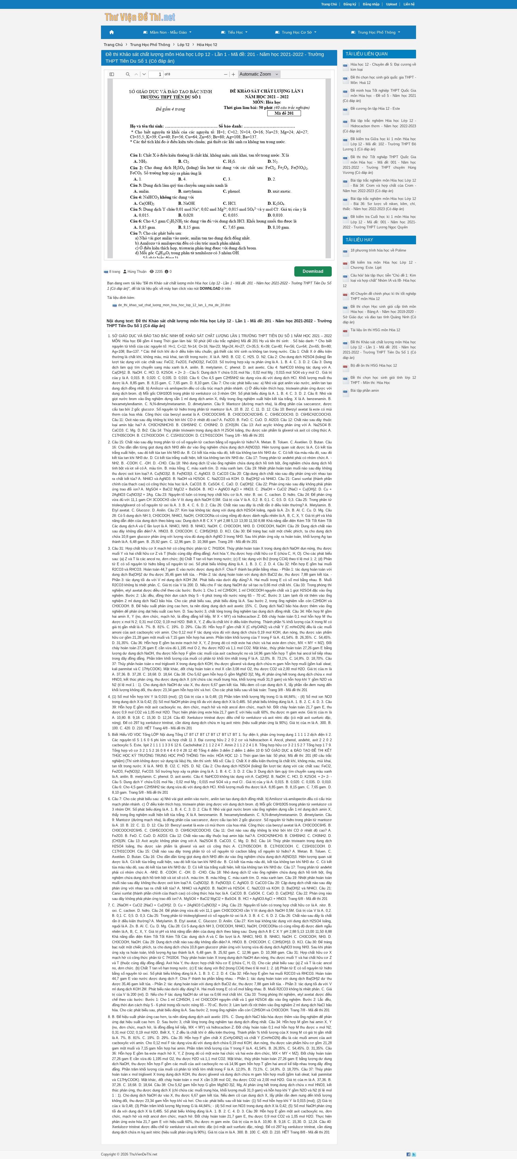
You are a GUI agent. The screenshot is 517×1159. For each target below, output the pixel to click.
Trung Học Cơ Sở (297, 32)
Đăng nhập (371, 4)
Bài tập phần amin (365, 390)
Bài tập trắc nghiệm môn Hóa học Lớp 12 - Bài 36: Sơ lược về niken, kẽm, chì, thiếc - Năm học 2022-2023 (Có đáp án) (379, 204)
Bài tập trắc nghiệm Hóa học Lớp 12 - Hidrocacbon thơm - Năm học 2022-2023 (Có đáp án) (379, 126)
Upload (391, 4)
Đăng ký (350, 4)
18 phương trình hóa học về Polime (378, 250)
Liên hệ (409, 4)
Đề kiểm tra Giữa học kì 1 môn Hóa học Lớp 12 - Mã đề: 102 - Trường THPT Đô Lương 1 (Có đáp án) (379, 144)
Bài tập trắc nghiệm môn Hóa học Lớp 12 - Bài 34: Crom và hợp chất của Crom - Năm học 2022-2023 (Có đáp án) (379, 185)
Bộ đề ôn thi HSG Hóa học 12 (374, 365)
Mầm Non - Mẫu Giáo (168, 32)
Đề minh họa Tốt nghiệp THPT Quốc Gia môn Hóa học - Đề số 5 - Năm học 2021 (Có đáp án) (379, 96)
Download (313, 271)
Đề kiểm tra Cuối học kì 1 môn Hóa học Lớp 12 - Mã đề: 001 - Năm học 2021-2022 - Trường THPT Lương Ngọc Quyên (379, 222)
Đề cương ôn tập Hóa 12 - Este (375, 109)
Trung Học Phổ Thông (377, 32)
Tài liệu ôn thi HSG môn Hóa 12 (375, 330)
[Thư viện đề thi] (141, 16)
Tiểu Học (235, 32)
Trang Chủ (329, 4)
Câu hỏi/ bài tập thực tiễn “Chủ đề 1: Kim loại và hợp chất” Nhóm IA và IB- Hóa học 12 (379, 280)
